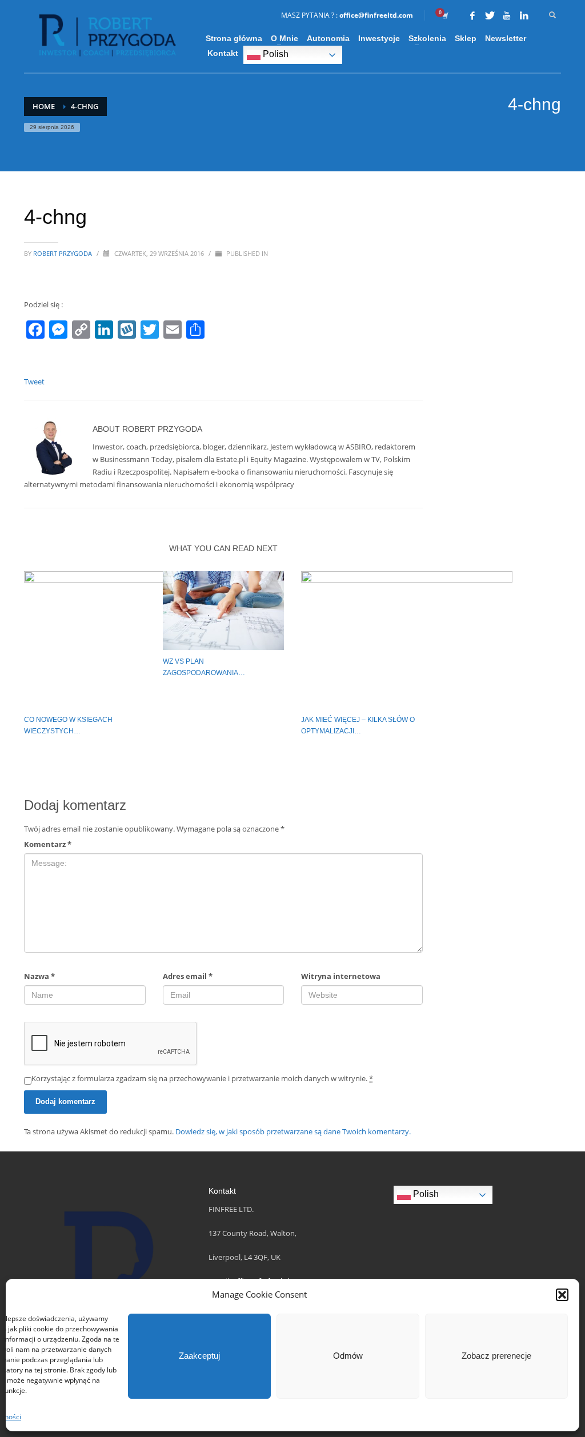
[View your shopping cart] (444, 15)
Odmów (348, 1355)
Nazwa (39, 976)
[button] (562, 1294)
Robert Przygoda (63, 253)
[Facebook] (472, 15)
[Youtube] (506, 15)
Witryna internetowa (340, 976)
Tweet (34, 381)
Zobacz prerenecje (496, 1355)
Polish (275, 54)
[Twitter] (489, 15)
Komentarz (47, 844)
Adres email (188, 976)
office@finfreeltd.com (376, 15)
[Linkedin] (523, 15)
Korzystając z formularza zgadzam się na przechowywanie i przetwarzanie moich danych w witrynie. (202, 1078)
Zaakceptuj (199, 1355)
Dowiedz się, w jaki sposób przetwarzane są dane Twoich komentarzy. (293, 1131)
